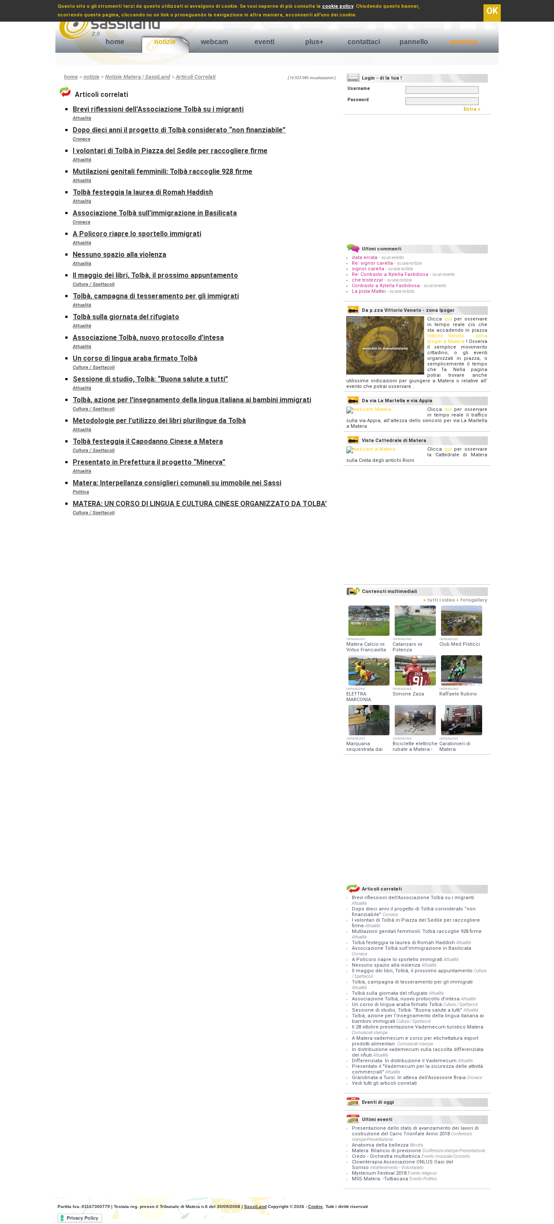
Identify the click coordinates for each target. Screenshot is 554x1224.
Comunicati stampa (369, 1032)
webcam (214, 41)
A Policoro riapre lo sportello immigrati (137, 234)
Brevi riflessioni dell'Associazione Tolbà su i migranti (158, 109)
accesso (463, 41)
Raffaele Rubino (458, 694)
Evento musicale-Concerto (446, 1156)
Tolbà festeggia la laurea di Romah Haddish (143, 192)
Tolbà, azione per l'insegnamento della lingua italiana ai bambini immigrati (192, 400)
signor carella (369, 269)
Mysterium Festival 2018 (379, 1173)
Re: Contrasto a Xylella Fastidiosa (390, 274)
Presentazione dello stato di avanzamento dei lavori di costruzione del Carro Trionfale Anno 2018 (415, 1131)
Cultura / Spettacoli (94, 284)
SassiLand (255, 1206)
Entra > (474, 109)
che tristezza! (367, 280)
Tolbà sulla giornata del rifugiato (126, 317)
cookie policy (337, 6)
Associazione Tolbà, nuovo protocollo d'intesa (148, 337)
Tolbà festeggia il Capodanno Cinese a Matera (148, 441)
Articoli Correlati (196, 77)
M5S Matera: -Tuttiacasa (380, 1179)
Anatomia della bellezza (380, 1145)
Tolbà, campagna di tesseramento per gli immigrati (156, 296)
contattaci (364, 41)
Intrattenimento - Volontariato (397, 1167)
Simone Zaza (408, 694)
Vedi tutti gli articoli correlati (384, 1083)
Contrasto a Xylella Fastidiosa (386, 285)
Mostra (416, 1145)
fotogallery (471, 600)
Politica (81, 492)
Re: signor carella (373, 263)
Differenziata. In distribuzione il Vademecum (405, 1061)
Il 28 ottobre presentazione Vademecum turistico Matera (417, 1027)
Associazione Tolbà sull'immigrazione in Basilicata (155, 213)
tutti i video (439, 600)
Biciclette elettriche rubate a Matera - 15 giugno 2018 (415, 749)
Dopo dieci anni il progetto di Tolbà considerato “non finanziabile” (179, 130)
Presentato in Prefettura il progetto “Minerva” (149, 462)
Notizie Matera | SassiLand (137, 77)
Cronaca (81, 139)
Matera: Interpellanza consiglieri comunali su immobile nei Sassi (177, 483)
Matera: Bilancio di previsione (386, 1151)
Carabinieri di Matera (454, 746)
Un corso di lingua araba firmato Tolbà (135, 358)
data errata (364, 257)
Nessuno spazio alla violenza (119, 254)
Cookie (315, 1206)
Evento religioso (422, 1173)
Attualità (82, 118)
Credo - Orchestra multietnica (386, 1156)
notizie (165, 41)
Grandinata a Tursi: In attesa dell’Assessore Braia (409, 1077)
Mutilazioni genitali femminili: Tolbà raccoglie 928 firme (162, 171)
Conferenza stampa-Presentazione (453, 1150)
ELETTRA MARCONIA (358, 696)
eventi (264, 41)
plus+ (314, 41)
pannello (413, 41)
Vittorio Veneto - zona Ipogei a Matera (457, 338)
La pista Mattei (369, 291)
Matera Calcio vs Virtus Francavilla (366, 647)
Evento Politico (423, 1178)
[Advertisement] (417, 177)
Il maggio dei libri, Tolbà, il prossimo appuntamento (155, 275)
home (115, 41)
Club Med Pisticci (459, 644)
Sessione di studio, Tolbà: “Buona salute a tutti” (150, 379)
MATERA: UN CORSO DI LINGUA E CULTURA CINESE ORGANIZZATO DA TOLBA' (200, 504)
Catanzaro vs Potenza (407, 647)
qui (448, 319)
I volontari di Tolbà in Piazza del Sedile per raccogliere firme (170, 151)
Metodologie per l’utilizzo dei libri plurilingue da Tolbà (159, 421)
